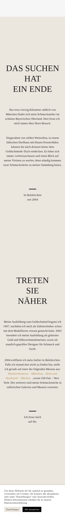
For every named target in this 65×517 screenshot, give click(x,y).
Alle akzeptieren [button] (31, 509)
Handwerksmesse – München (25, 373)
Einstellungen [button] (12, 509)
